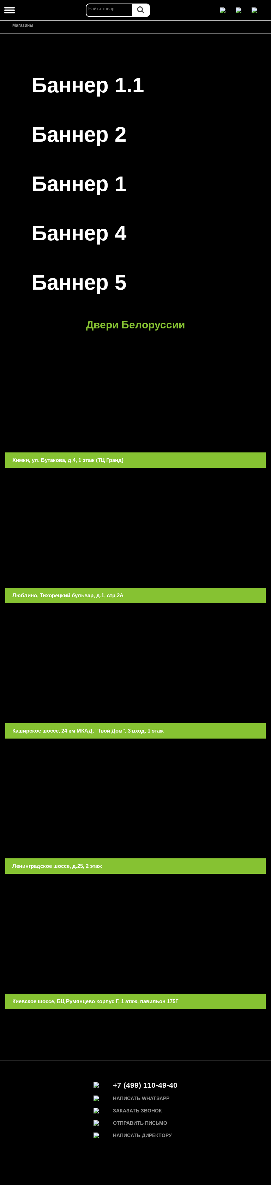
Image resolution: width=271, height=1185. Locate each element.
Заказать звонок (137, 1110)
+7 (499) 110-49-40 (145, 1085)
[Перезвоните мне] (243, 10)
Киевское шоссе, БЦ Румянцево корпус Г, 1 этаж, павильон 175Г (95, 1001)
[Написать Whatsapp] (227, 10)
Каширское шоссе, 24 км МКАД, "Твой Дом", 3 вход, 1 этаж (88, 731)
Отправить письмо (140, 1123)
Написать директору (142, 1135)
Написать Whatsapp (141, 1098)
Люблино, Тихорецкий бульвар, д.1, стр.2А (68, 595)
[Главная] (7, 25)
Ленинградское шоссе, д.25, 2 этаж (57, 866)
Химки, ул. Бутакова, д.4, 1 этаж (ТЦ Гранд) (68, 460)
